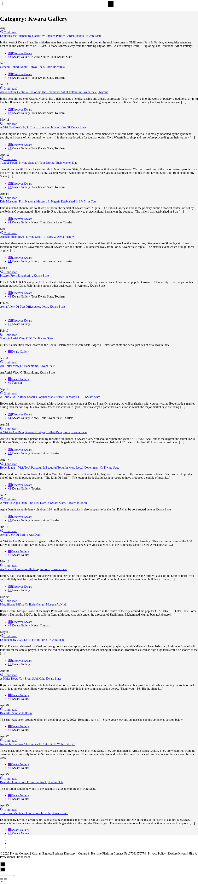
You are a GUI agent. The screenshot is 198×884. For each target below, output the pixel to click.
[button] (111, 4)
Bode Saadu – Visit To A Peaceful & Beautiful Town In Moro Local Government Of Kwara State (59, 467)
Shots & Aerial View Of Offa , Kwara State (26, 338)
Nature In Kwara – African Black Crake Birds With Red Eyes (37, 744)
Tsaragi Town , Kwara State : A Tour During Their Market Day (38, 162)
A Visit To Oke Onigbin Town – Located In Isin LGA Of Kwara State (43, 127)
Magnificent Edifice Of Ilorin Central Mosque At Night (33, 604)
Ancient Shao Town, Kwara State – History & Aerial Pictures (37, 236)
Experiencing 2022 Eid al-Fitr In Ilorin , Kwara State (32, 639)
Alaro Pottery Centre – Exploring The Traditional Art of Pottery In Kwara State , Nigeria (54, 92)
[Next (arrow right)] (5, 879)
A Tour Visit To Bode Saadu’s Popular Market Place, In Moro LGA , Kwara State (50, 397)
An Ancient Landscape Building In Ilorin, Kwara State (33, 569)
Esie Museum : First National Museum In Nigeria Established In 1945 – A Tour (48, 201)
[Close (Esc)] (1, 875)
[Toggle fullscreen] (9, 875)
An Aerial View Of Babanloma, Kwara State (27, 366)
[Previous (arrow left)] (1, 879)
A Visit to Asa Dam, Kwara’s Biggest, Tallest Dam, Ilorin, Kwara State (43, 432)
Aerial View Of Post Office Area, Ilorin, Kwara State (32, 306)
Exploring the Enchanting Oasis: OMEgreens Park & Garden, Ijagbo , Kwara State (50, 35)
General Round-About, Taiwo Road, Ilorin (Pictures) (32, 66)
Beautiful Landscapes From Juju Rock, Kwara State (31, 782)
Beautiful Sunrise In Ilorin (16, 713)
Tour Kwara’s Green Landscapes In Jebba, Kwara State (34, 813)
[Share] (5, 875)
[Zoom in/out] (13, 875)
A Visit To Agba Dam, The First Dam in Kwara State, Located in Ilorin (43, 502)
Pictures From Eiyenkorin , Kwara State (24, 275)
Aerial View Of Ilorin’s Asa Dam (20, 534)
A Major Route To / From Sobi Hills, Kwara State (30, 678)
